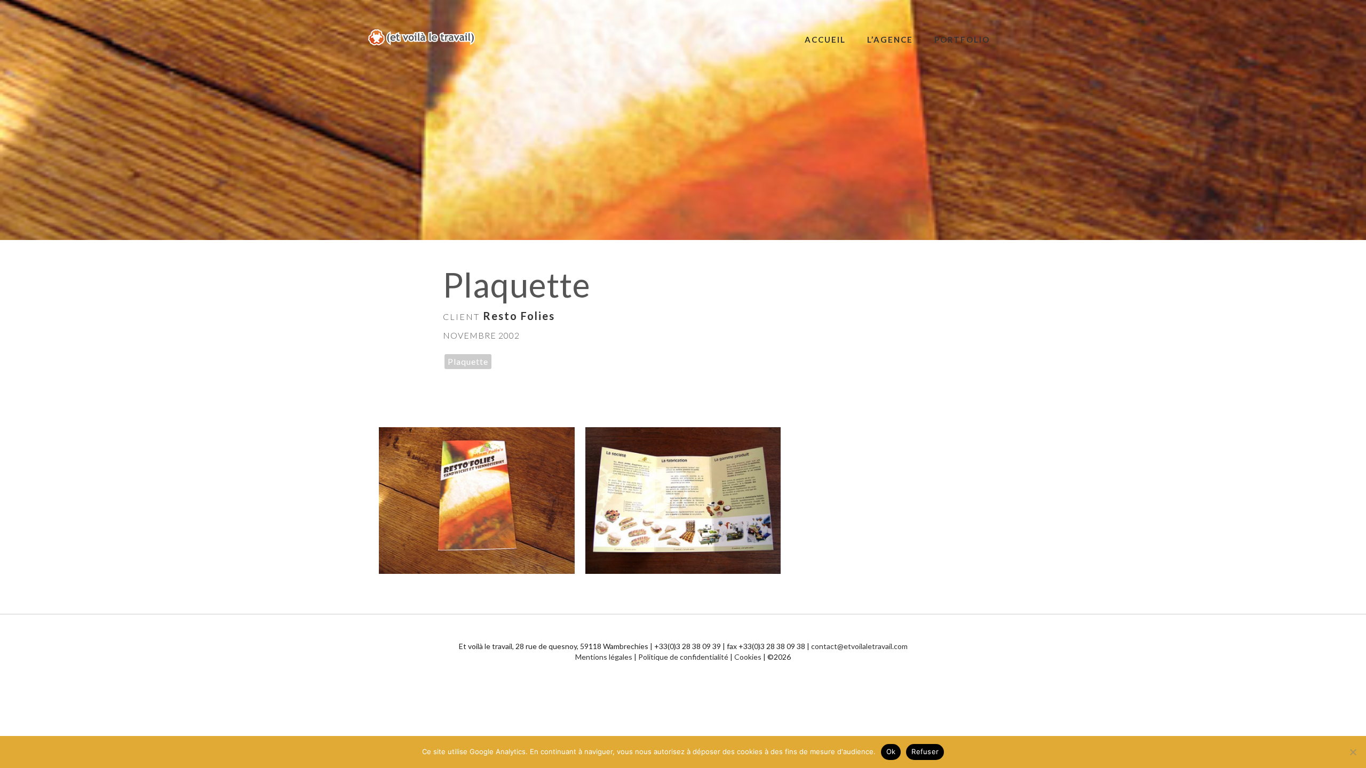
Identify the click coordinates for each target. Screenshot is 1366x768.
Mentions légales (603, 656)
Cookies (747, 656)
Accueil (825, 39)
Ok (891, 751)
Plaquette (468, 361)
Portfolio (962, 39)
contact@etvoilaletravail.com (859, 646)
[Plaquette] (477, 500)
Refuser (925, 751)
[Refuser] (1352, 752)
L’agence (890, 39)
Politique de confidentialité (683, 656)
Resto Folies (519, 315)
